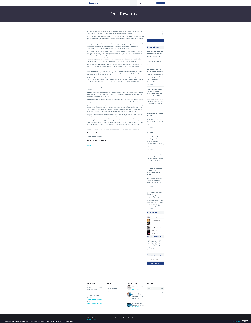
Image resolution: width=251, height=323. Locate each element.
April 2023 (150, 288)
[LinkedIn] (148, 244)
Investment (155, 217)
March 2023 (150, 292)
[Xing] (152, 248)
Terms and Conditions (137, 317)
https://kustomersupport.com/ (94, 303)
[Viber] (148, 248)
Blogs (139, 3)
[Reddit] (152, 244)
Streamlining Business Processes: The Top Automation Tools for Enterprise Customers (137, 295)
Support (111, 317)
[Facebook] (148, 241)
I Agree (245, 321)
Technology (155, 233)
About (145, 3)
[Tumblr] (159, 241)
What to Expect (112, 288)
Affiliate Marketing (157, 220)
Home (127, 3)
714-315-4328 (96, 295)
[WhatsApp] (159, 244)
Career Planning (156, 227)
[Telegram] (155, 244)
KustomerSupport (91, 319)
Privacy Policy (126, 317)
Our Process (111, 291)
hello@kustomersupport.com (94, 299)
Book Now (89, 145)
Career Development (157, 223)
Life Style (154, 230)
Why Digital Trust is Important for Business (138, 304)
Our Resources (112, 295)
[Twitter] (152, 241)
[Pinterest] (155, 241)
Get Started (161, 3)
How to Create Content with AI (138, 287)
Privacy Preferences (236, 321)
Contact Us (152, 3)
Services (134, 3)
